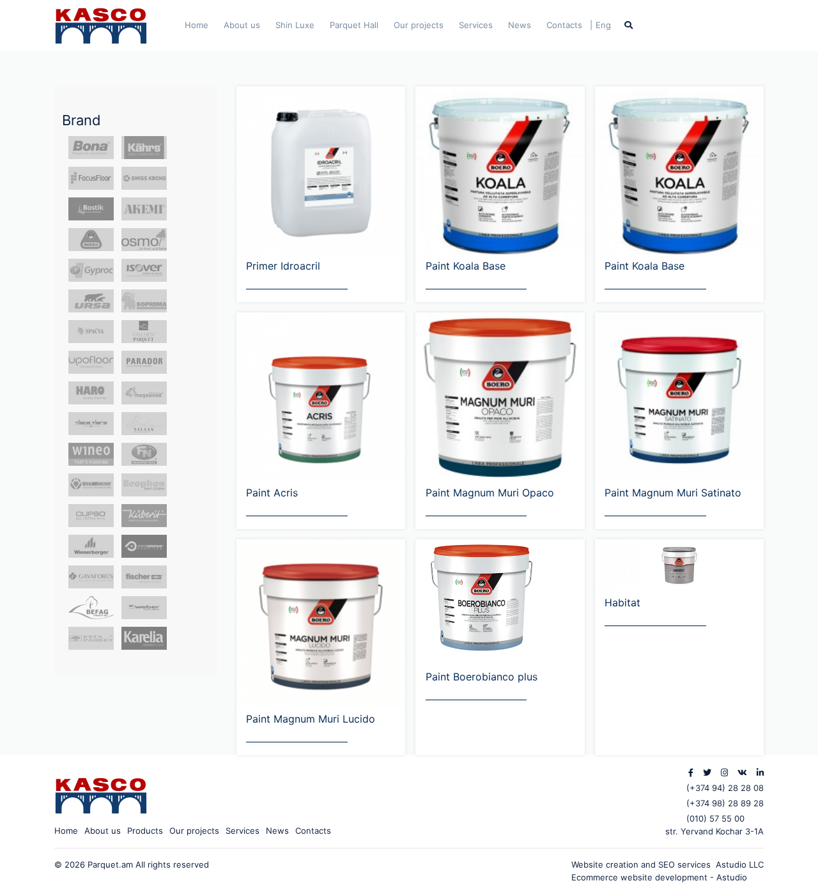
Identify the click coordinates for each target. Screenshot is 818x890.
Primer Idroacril (283, 265)
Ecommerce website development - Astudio (659, 877)
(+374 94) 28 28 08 (725, 788)
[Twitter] (707, 772)
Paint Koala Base (465, 265)
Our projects (419, 25)
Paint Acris (272, 492)
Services (476, 25)
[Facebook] (690, 772)
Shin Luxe (294, 25)
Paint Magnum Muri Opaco (490, 492)
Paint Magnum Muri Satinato (673, 492)
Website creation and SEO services (643, 864)
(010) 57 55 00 (715, 818)
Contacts (564, 25)
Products (145, 830)
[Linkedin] (760, 772)
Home (196, 25)
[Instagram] (724, 772)
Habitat (622, 602)
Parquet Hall (354, 25)
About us (242, 25)
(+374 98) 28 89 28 (725, 803)
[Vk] (742, 772)
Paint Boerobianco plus (481, 676)
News (519, 25)
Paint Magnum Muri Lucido (310, 718)
